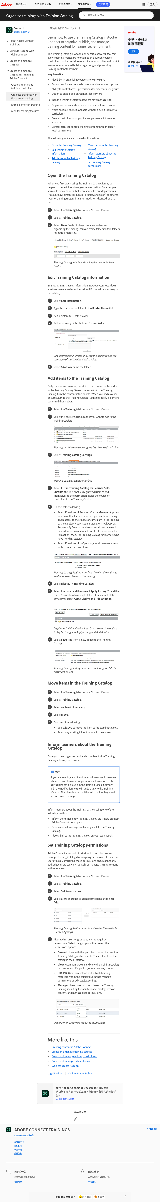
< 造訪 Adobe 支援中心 (24, 1135)
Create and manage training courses (72, 1051)
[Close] (125, 1195)
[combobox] (116, 15)
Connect (19, 28)
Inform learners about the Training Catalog (102, 155)
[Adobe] (6, 4)
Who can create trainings (66, 1066)
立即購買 (103, 4)
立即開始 (92, 1182)
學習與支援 (83, 4)
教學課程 (18, 1153)
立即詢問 (18, 1182)
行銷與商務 (64, 4)
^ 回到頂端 (152, 1128)
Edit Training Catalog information (63, 151)
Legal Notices (55, 1073)
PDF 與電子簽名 (43, 4)
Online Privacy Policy (80, 1073)
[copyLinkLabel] (76, 1120)
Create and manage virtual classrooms (73, 1061)
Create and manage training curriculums (74, 1056)
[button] (143, 4)
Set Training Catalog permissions (99, 164)
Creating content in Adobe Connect (71, 1047)
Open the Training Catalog (66, 145)
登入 (152, 4)
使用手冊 (18, 1149)
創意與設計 (21, 4)
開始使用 (18, 1145)
